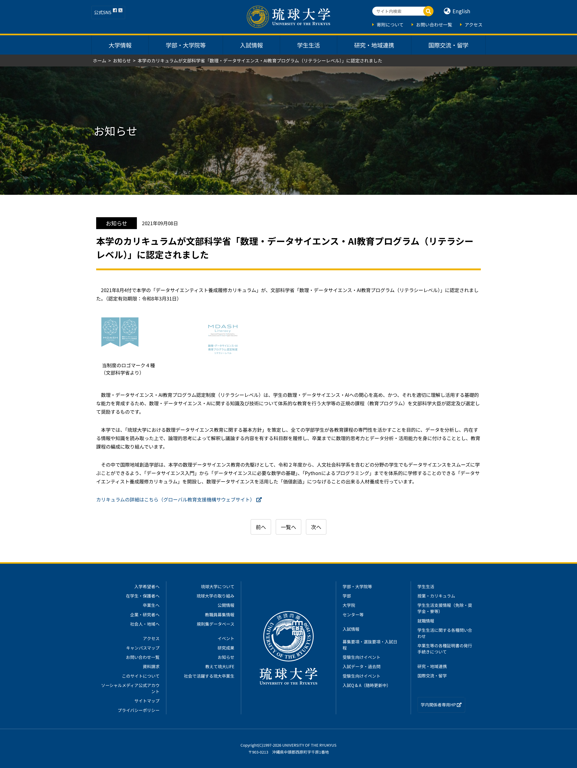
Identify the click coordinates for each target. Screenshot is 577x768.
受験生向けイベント (361, 657)
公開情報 (226, 605)
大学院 (349, 605)
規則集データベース (215, 624)
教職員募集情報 (219, 615)
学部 (347, 596)
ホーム (99, 60)
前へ (261, 527)
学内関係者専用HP (439, 705)
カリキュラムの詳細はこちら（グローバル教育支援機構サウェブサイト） (175, 499)
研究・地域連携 (374, 45)
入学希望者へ (147, 586)
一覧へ (288, 527)
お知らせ (122, 60)
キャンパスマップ (143, 648)
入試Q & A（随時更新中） (367, 685)
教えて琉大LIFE (219, 666)
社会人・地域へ (145, 624)
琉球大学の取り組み (215, 596)
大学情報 (120, 45)
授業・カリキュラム (436, 596)
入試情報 (251, 45)
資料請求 (151, 666)
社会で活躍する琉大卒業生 (209, 676)
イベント (226, 638)
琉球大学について (217, 586)
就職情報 (425, 621)
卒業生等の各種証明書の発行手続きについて (444, 648)
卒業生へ (151, 605)
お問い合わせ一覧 (434, 24)
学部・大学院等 (186, 45)
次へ (316, 527)
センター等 (353, 615)
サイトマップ (147, 701)
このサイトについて (141, 676)
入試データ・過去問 (361, 666)
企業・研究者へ (145, 615)
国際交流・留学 (448, 45)
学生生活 (308, 45)
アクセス (473, 24)
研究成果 (226, 648)
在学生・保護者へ (143, 596)
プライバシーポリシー (139, 710)
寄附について (390, 24)
